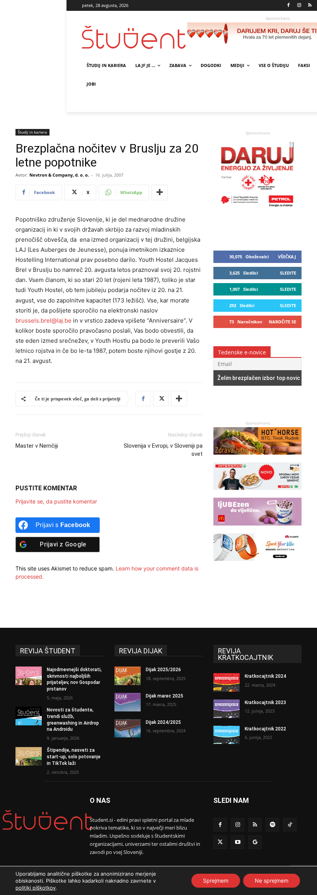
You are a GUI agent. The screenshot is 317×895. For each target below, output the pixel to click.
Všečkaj (287, 256)
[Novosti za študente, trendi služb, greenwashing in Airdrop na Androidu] (28, 716)
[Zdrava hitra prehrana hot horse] (257, 458)
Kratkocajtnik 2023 (265, 702)
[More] (160, 192)
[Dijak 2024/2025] (127, 728)
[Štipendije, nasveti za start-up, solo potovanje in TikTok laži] (28, 756)
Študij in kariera (32, 132)
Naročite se (282, 322)
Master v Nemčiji (36, 445)
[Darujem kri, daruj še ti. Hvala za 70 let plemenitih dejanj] (257, 208)
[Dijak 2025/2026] (127, 676)
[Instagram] (299, 5)
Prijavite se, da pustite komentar (56, 501)
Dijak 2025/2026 (163, 669)
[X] (161, 398)
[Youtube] (237, 842)
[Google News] (255, 842)
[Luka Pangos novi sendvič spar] (257, 493)
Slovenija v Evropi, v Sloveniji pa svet (163, 449)
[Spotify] (272, 824)
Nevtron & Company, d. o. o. (59, 175)
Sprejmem (215, 880)
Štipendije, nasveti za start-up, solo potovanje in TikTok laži (74, 756)
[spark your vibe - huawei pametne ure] (257, 564)
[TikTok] (290, 824)
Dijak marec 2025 (164, 696)
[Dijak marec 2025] (127, 702)
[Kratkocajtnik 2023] (226, 708)
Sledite (288, 273)
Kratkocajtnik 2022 (265, 729)
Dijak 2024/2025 (163, 722)
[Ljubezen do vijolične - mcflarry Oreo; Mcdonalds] (257, 529)
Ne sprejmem (271, 880)
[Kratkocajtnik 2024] (226, 682)
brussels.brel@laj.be (43, 320)
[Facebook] (288, 5)
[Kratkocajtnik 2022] (226, 735)
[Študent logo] (134, 37)
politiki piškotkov (35, 888)
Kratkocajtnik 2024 (265, 676)
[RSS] (309, 5)
